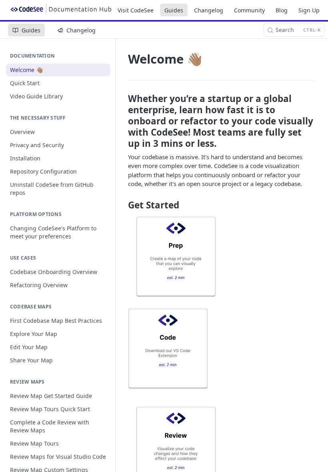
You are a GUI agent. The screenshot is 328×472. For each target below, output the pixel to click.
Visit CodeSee (136, 10)
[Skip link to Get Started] (122, 205)
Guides (173, 10)
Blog (282, 10)
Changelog (208, 10)
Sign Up (309, 10)
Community (249, 10)
